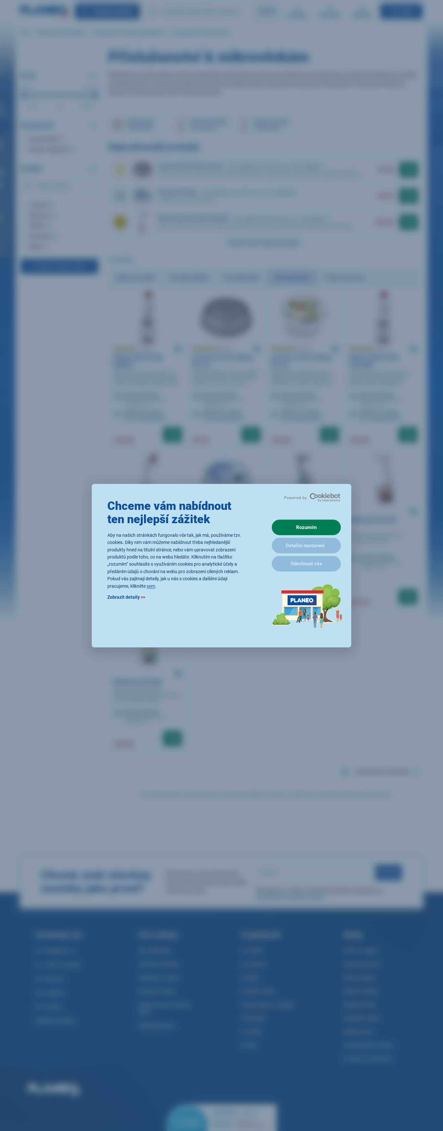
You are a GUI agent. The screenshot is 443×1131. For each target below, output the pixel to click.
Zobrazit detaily (126, 596)
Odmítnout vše (306, 564)
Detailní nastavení (305, 545)
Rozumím (306, 527)
